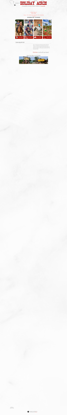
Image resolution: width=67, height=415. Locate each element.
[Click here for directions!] (15, 5)
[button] (35, 52)
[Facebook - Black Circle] (28, 411)
